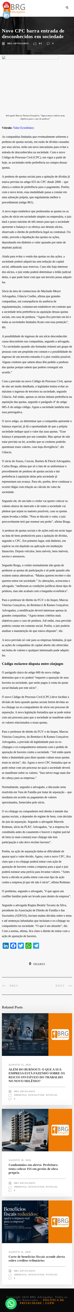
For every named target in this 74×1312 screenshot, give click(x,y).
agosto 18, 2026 (20, 1160)
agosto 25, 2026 (20, 1064)
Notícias (51, 1095)
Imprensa (20, 1095)
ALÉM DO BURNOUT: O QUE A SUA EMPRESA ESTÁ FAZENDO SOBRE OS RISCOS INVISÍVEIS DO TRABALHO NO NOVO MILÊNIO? (37, 1075)
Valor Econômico (23, 127)
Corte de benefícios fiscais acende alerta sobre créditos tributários (37, 1258)
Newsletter (36, 1095)
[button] (11, 1303)
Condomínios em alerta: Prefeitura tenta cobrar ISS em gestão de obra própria (33, 1168)
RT (40, 43)
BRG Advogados (18, 43)
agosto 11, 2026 (20, 1252)
